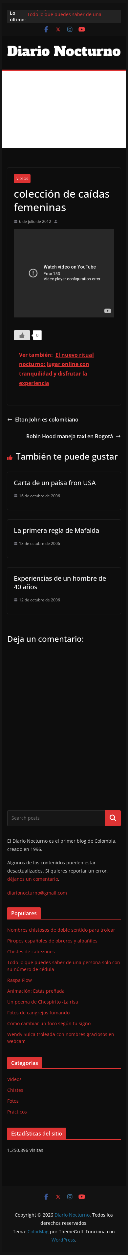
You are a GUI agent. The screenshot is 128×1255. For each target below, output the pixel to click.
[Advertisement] (64, 109)
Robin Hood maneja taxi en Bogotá (69, 436)
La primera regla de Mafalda (56, 530)
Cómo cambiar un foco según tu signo (49, 1023)
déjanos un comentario (32, 879)
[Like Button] (22, 335)
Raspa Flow (19, 980)
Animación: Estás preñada (36, 991)
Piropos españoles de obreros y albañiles (52, 941)
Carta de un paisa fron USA (55, 482)
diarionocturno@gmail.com (37, 893)
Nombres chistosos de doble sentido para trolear (61, 930)
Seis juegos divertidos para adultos (65, 11)
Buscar (113, 818)
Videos (22, 178)
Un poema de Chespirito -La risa (42, 1002)
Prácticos (17, 1112)
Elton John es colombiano (46, 419)
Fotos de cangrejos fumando (38, 1012)
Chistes (15, 1090)
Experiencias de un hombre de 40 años (60, 582)
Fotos (13, 1101)
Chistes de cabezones (31, 951)
